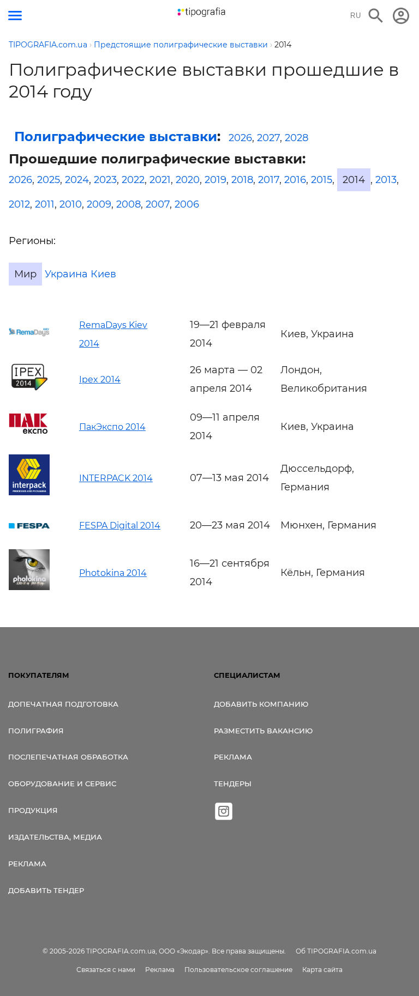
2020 (188, 180)
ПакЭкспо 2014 (112, 427)
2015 (321, 180)
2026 (240, 138)
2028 (296, 138)
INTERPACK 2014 (116, 478)
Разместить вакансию (263, 730)
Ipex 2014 (100, 379)
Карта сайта (322, 969)
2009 (99, 204)
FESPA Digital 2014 (119, 525)
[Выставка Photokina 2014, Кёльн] (29, 587)
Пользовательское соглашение (238, 969)
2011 (45, 204)
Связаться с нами (105, 969)
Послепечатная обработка (68, 756)
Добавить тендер (46, 890)
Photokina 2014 (113, 573)
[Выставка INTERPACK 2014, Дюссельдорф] (29, 492)
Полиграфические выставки (115, 136)
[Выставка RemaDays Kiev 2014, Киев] (29, 334)
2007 (158, 204)
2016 (295, 180)
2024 (77, 180)
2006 (187, 204)
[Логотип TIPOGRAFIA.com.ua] (201, 12)
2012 (19, 204)
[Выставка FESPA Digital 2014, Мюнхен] (29, 525)
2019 (215, 180)
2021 (160, 180)
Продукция (33, 810)
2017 (268, 180)
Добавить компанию (261, 704)
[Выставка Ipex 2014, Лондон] (29, 390)
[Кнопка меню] (15, 15)
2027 (268, 138)
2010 (70, 204)
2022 (133, 180)
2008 (128, 204)
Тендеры (233, 783)
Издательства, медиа (55, 837)
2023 (105, 180)
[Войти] (401, 16)
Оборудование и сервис (62, 783)
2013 (386, 180)
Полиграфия (36, 730)
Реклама (27, 863)
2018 (242, 180)
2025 (48, 180)
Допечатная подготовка (63, 704)
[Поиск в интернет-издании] (376, 16)
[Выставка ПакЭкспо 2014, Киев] (29, 430)
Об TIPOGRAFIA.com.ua (336, 951)
